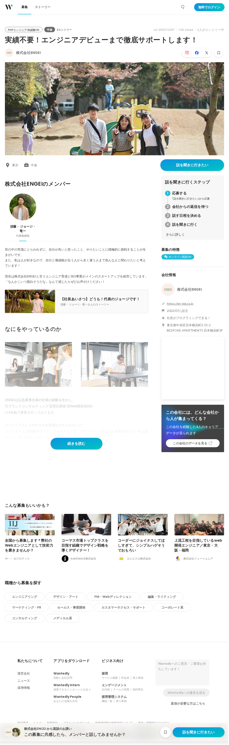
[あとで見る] (218, 52)
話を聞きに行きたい (192, 165)
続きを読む (76, 443)
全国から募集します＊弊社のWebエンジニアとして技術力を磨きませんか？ (29, 545)
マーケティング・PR (26, 607)
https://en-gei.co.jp (180, 303)
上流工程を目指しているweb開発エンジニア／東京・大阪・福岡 (198, 545)
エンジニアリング (24, 596)
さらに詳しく (175, 234)
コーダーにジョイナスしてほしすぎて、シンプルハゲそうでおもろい (141, 545)
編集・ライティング (162, 596)
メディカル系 (62, 618)
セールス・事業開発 (71, 607)
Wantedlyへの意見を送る (186, 692)
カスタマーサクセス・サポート (123, 607)
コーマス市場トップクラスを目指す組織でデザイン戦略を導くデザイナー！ (85, 545)
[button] (30, 661)
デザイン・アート (65, 596)
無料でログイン (209, 7)
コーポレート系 (172, 607)
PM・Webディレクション (113, 596)
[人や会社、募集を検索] (182, 7)
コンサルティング (24, 618)
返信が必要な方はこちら (188, 703)
